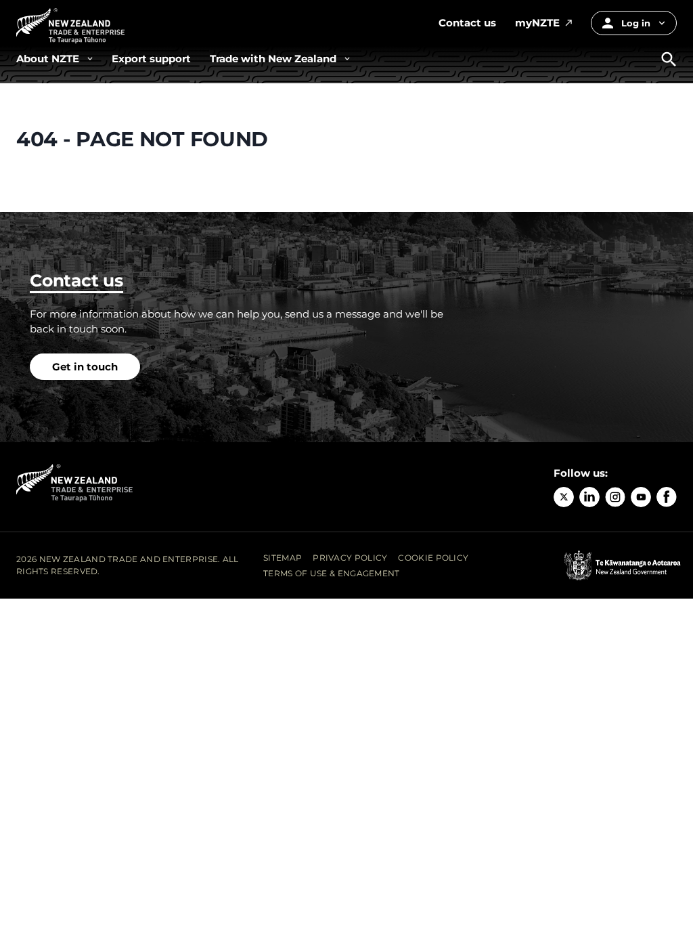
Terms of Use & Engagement (331, 573)
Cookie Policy (433, 558)
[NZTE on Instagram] (615, 497)
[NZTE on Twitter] (564, 497)
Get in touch (85, 366)
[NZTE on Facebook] (666, 497)
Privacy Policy (350, 558)
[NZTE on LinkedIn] (589, 497)
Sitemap (282, 558)
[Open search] (669, 59)
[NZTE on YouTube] (641, 497)
